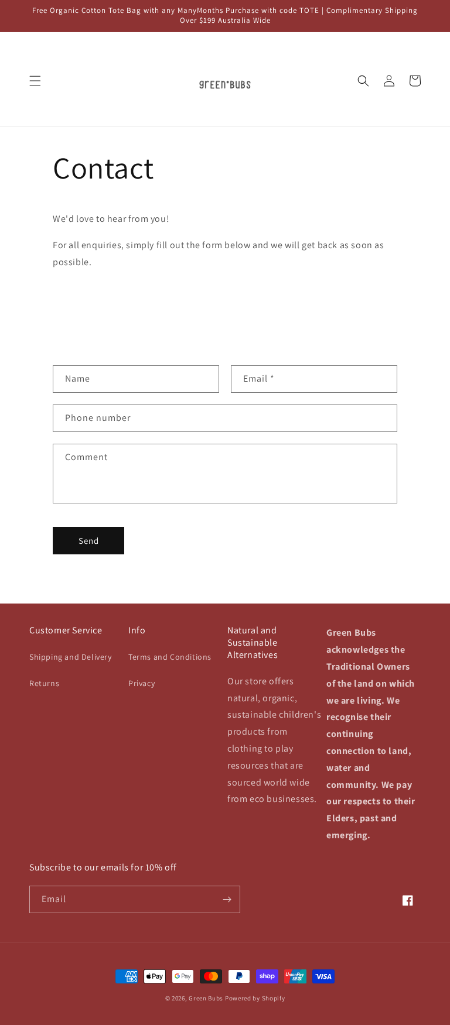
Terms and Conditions (170, 657)
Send (89, 540)
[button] (35, 81)
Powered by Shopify (255, 998)
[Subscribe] (227, 899)
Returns (44, 683)
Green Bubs (206, 998)
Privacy (141, 683)
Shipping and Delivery (70, 657)
